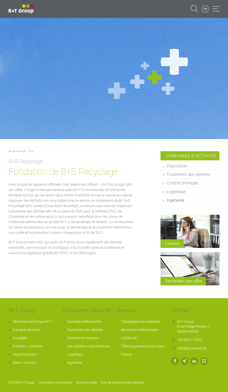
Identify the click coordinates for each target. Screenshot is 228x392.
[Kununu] (204, 361)
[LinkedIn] (194, 361)
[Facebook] (175, 361)
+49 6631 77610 (189, 340)
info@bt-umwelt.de (191, 348)
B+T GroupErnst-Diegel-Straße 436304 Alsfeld (193, 326)
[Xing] (184, 361)
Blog (31, 151)
